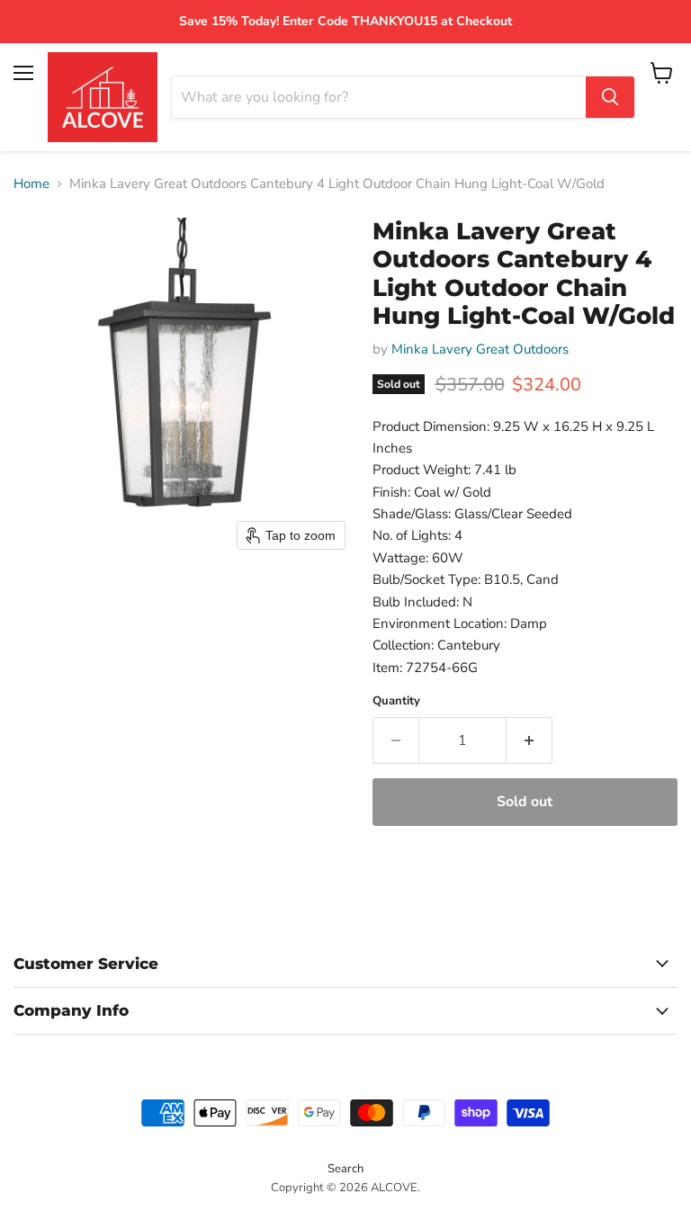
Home (31, 184)
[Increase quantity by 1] (529, 740)
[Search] (610, 97)
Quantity (396, 701)
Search (345, 1169)
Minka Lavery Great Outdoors (480, 349)
